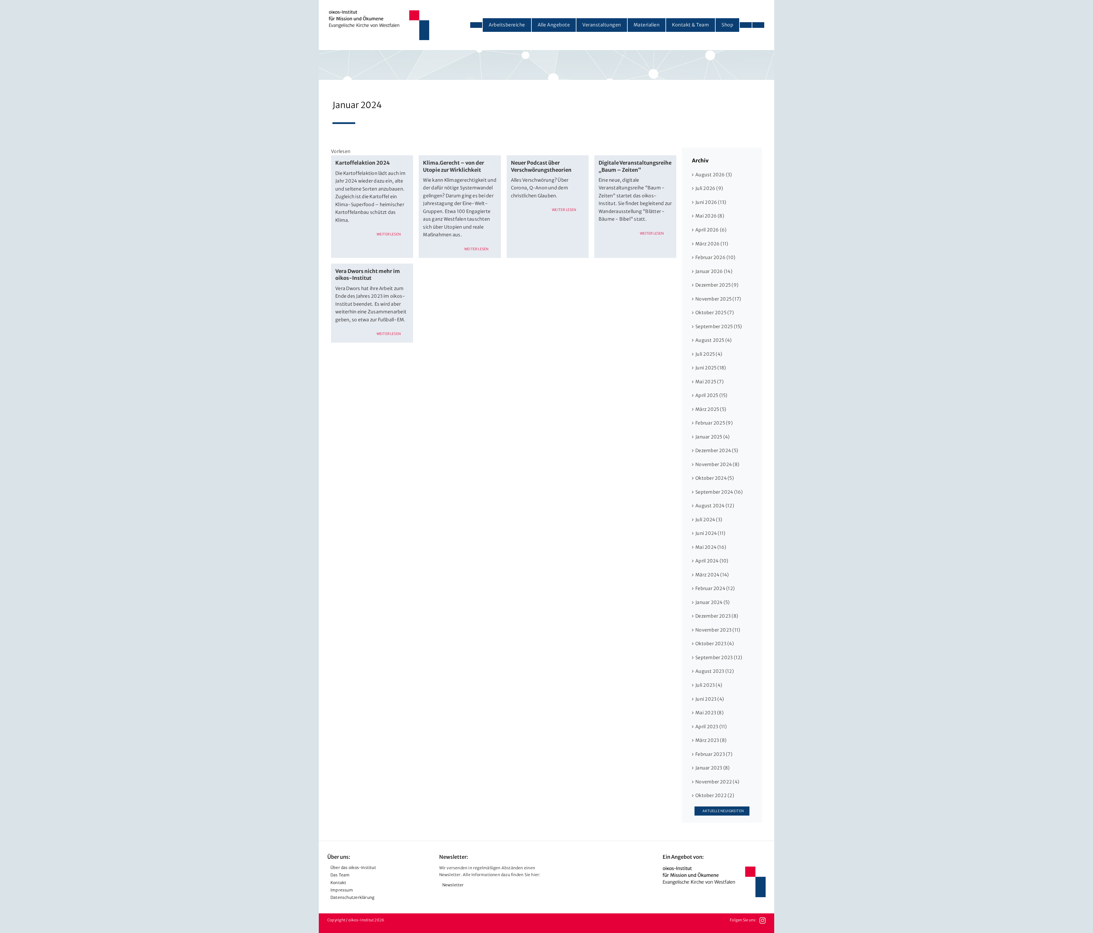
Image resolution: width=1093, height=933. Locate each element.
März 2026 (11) (711, 244)
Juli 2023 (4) (708, 685)
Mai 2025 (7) (709, 381)
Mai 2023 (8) (709, 712)
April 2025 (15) (711, 395)
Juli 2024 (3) (708, 519)
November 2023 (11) (717, 630)
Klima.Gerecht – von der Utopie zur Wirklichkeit (453, 166)
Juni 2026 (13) (710, 202)
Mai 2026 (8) (709, 216)
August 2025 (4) (713, 340)
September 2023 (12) (718, 657)
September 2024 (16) (719, 492)
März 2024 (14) (712, 575)
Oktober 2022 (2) (714, 795)
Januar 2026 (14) (713, 271)
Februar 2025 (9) (714, 423)
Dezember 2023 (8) (716, 616)
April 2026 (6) (710, 230)
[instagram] (762, 920)
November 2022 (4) (717, 782)
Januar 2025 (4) (712, 437)
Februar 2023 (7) (713, 754)
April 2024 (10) (711, 561)
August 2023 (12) (714, 671)
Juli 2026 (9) (709, 188)
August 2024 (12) (714, 505)
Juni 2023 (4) (709, 699)
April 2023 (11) (711, 726)
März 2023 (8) (710, 740)
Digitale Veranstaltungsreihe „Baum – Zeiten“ (635, 166)
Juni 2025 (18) (710, 368)
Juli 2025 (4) (708, 354)
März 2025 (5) (710, 409)
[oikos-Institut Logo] (379, 12)
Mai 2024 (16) (710, 547)
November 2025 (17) (718, 299)
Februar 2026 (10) (715, 257)
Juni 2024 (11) (710, 533)
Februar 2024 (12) (715, 588)
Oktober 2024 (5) (714, 478)
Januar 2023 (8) (712, 768)
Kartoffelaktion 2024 (362, 163)
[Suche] (758, 25)
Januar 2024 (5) (712, 602)
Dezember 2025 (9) (716, 285)
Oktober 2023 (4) (714, 643)
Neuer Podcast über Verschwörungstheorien (541, 166)
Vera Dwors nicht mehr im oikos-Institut (367, 274)
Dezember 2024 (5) (716, 450)
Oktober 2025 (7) (714, 312)
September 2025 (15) (718, 326)
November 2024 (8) (717, 464)
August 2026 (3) (713, 174)
